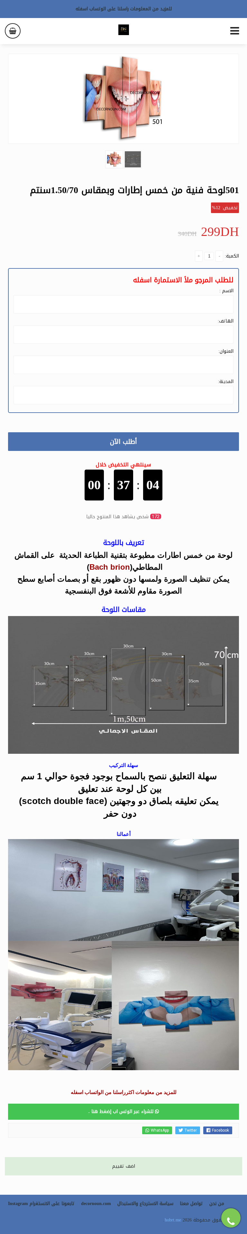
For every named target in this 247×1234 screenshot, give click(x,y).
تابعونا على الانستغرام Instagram (41, 1203)
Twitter (191, 1130)
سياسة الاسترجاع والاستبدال (145, 1203)
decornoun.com (96, 1203)
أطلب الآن (123, 441)
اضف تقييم (123, 1166)
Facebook (220, 1130)
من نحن (216, 1203)
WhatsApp (160, 1130)
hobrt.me (173, 1220)
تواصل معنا (191, 1203)
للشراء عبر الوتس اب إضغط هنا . (121, 1111)
